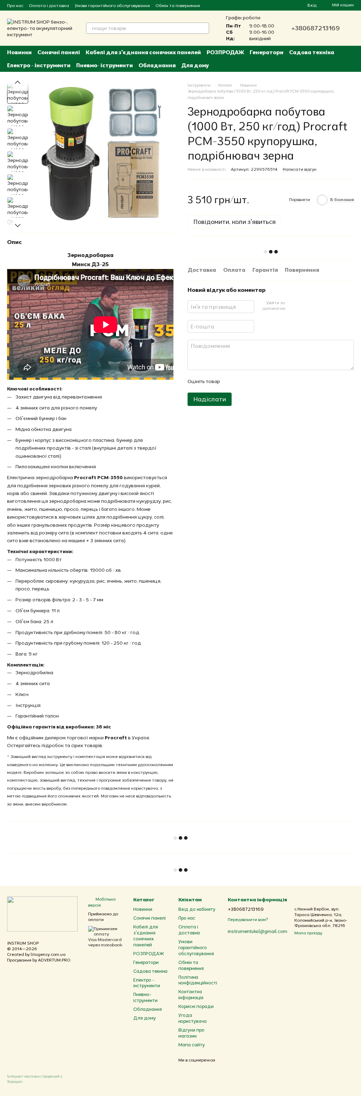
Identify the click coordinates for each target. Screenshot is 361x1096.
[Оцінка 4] (265, 381)
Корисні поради (196, 1006)
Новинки (19, 52)
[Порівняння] (276, 5)
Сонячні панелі (58, 52)
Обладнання (157, 65)
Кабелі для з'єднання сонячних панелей (143, 52)
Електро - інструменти (39, 65)
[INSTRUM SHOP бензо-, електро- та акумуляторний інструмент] (42, 913)
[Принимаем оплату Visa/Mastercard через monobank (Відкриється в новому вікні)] (105, 936)
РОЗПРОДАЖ (225, 52)
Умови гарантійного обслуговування (112, 5)
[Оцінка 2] (242, 381)
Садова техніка (311, 52)
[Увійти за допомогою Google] (303, 305)
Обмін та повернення (177, 5)
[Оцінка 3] (253, 381)
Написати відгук (300, 169)
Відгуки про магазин (191, 1033)
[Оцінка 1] (231, 381)
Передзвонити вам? (248, 919)
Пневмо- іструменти (104, 65)
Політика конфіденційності (197, 980)
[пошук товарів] (203, 28)
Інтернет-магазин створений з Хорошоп (34, 1079)
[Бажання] (289, 5)
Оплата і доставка (49, 5)
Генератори (266, 52)
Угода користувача (192, 1018)
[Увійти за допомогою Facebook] (292, 305)
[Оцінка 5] (276, 381)
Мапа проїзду (308, 932)
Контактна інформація (190, 994)
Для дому (195, 65)
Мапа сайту (191, 1044)
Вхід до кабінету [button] (196, 909)
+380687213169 (315, 28)
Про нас (15, 5)
